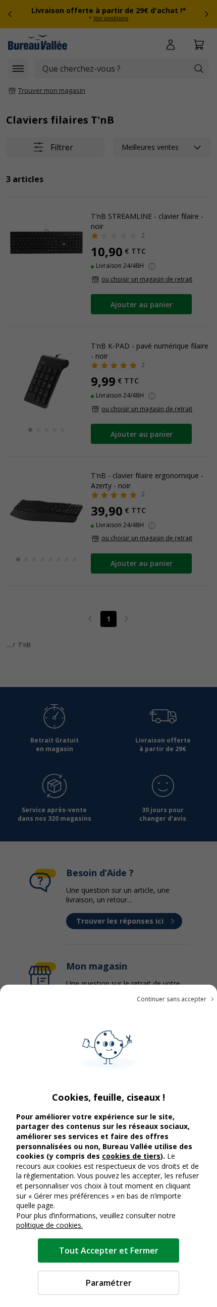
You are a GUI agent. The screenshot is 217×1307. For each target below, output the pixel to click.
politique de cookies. (49, 1225)
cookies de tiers (131, 1156)
